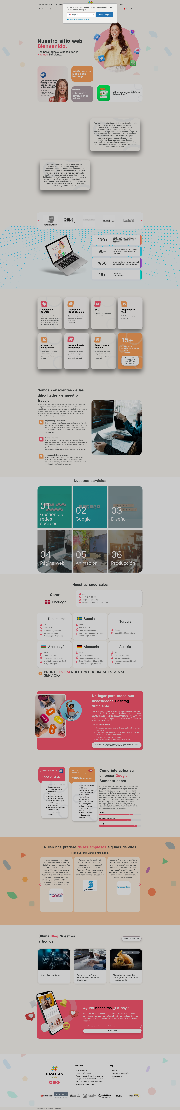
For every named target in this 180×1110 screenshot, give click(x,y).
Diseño (118, 519)
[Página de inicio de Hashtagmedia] (54, 1072)
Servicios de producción (120, 1073)
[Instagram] (54, 1082)
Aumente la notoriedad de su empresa (89, 1076)
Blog (121, 4)
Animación (87, 563)
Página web (52, 563)
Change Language (104, 15)
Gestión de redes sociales (51, 519)
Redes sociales (117, 1076)
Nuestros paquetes (45, 9)
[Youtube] (50, 1082)
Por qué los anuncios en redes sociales (90, 1079)
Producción (123, 563)
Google (83, 519)
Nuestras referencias (83, 1073)
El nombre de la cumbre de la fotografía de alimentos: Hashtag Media (125, 977)
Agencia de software (51, 975)
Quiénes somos (44, 4)
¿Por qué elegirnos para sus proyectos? (90, 1082)
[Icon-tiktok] (58, 1082)
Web (113, 1079)
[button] (39, 221)
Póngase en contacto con (85, 1084)
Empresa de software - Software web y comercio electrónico (89, 977)
